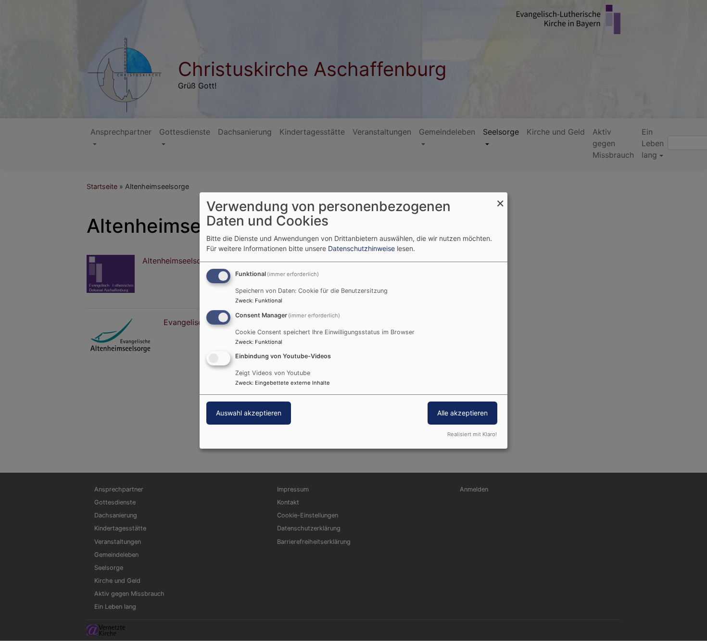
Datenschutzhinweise (361, 248)
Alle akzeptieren (462, 413)
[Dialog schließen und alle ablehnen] (500, 198)
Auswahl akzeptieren (248, 413)
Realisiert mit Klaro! (472, 434)
